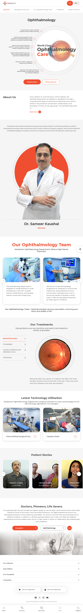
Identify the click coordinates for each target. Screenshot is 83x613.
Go (69, 528)
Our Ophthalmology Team (43, 9)
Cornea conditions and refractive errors (12, 351)
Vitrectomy (7, 357)
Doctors (22, 610)
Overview (6, 9)
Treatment (60, 9)
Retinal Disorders (10, 338)
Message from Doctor (21, 9)
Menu (4, 610)
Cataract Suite (52, 436)
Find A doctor (50, 82)
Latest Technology (74, 9)
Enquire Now (32, 82)
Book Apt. (42, 610)
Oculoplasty (7, 344)
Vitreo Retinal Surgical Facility (19, 436)
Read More (33, 112)
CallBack (78, 610)
